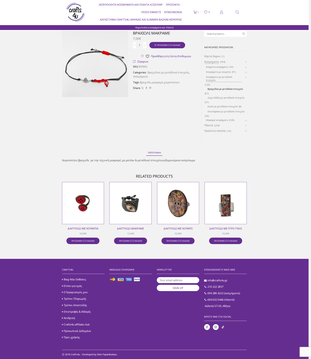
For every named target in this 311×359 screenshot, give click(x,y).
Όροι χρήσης (71, 337)
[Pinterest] (149, 88)
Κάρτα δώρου (212, 56)
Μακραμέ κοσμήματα (217, 120)
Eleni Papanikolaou (107, 354)
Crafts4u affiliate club (76, 324)
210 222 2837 (215, 286)
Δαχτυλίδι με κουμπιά (83, 228)
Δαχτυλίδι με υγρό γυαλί (225, 228)
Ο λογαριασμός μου (75, 292)
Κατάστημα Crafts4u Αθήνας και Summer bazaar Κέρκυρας (141, 19)
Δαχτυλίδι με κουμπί (178, 228)
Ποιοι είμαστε (151, 12)
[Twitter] (142, 88)
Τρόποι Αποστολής (75, 305)
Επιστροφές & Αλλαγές (77, 311)
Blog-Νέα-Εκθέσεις (74, 279)
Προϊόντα (173, 4)
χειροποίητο (171, 82)
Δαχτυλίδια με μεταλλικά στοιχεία (225, 97)
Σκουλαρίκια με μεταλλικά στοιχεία (226, 111)
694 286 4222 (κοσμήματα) (223, 293)
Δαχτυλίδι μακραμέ (130, 228)
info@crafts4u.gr (217, 280)
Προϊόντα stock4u (215, 131)
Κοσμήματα (140, 76)
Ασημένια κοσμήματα (217, 66)
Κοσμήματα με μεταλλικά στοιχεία (219, 78)
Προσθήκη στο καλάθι (168, 45)
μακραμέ (157, 82)
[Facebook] (146, 88)
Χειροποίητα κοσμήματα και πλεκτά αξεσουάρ (131, 4)
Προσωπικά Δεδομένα (77, 331)
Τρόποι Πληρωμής (74, 298)
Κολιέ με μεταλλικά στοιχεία (222, 106)
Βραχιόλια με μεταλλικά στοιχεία (168, 72)
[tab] (154, 152)
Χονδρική (69, 318)
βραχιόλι (145, 82)
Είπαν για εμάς (72, 286)
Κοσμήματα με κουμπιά (218, 71)
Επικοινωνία (173, 12)
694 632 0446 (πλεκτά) (221, 299)
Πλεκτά (208, 125)
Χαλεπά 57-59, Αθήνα (217, 306)
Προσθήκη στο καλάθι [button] (82, 241)
